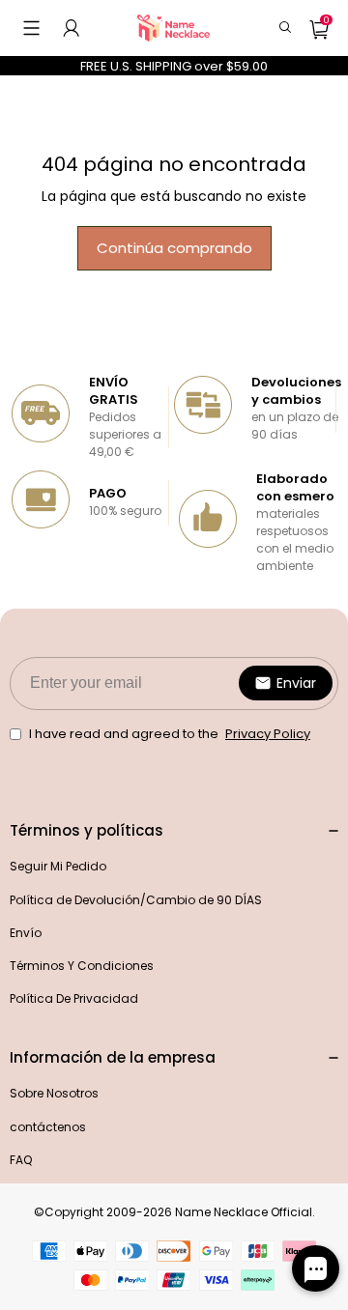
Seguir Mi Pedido (58, 866)
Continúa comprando (174, 248)
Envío (26, 933)
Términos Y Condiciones (82, 965)
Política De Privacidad (74, 998)
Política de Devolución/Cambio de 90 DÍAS (136, 900)
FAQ (21, 1160)
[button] (31, 28)
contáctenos (48, 1127)
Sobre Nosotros (54, 1093)
